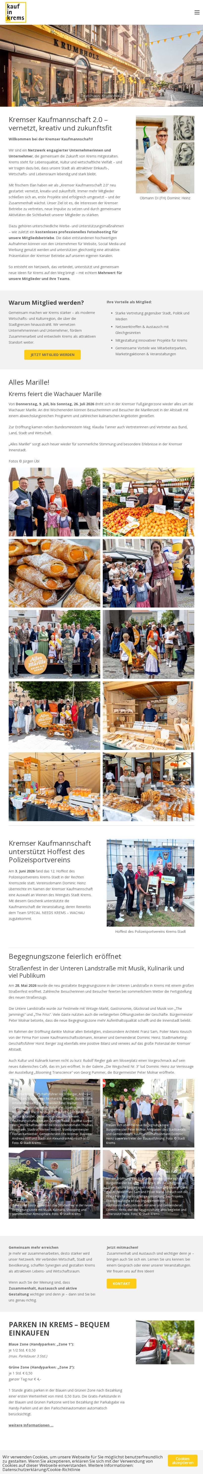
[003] (54, 573)
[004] (148, 573)
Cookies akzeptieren (182, 1460)
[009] (54, 786)
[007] (54, 715)
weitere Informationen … (31, 1425)
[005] (54, 644)
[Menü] (197, 12)
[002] (148, 502)
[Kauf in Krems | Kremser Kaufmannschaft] (15, 12)
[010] (148, 786)
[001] (54, 502)
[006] (148, 644)
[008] (148, 715)
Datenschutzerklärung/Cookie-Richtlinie (41, 1469)
